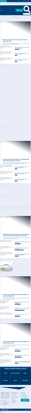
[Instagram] (26, 1)
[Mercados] (2, 139)
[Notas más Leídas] (2, 321)
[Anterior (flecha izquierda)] (0, 412)
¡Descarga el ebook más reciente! (10, 70)
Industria (16, 49)
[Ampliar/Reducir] (0, 411)
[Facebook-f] (23, 1)
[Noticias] (2, 19)
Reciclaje (27, 277)
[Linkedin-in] (25, 1)
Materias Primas (8, 214)
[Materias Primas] (2, 214)
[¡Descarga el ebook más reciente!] (1, 70)
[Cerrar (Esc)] (5, 411)
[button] (1, 10)
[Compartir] (4, 411)
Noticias (6, 19)
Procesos (6, 274)
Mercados (6, 139)
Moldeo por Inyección (20, 310)
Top (29, 277)
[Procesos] (2, 274)
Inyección (16, 310)
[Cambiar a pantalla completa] (2, 411)
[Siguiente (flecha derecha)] (2, 412)
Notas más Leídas (8, 321)
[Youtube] (28, 1)
